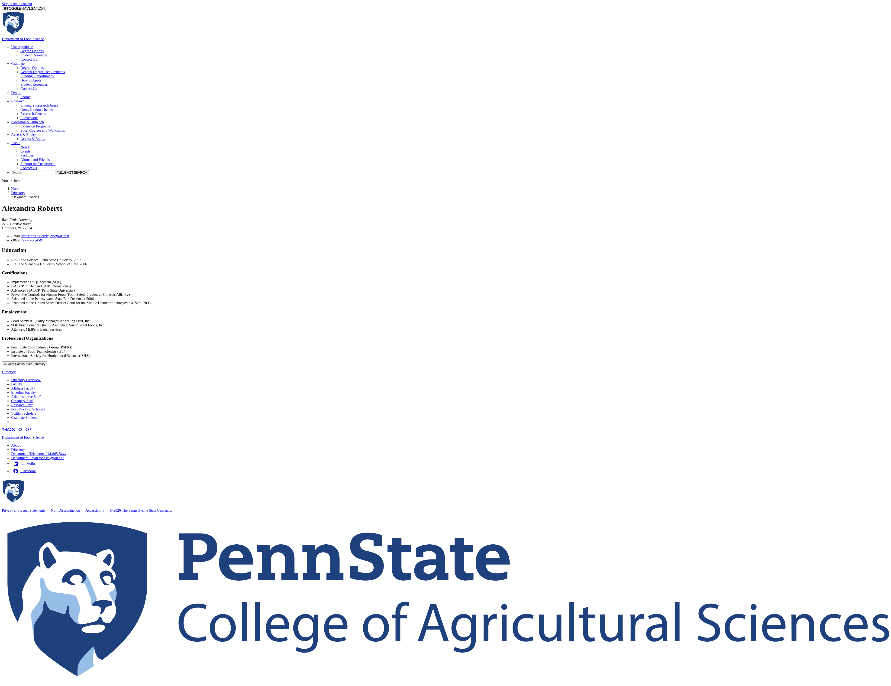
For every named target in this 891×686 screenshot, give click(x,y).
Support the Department (37, 164)
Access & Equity (32, 139)
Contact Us (28, 59)
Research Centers (33, 114)
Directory (18, 193)
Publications (29, 118)
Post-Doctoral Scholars (28, 409)
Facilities (26, 155)
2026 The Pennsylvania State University (141, 510)
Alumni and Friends (35, 160)
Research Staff (21, 405)
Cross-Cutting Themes (36, 109)
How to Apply (31, 80)
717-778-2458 (31, 240)
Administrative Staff (26, 397)
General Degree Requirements (42, 72)
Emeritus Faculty (23, 392)
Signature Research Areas (39, 105)
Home (15, 189)
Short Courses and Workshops (42, 130)
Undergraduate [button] (22, 47)
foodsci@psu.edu (37, 458)
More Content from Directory (25, 364)
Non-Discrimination (65, 510)
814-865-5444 (38, 454)
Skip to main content (17, 4)
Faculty (16, 384)
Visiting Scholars (23, 413)
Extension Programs (35, 126)
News (24, 147)
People (25, 97)
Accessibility (94, 510)
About (15, 445)
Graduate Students (24, 417)
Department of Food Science (23, 39)
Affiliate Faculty (23, 388)
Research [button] (18, 101)
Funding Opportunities (37, 76)
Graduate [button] (18, 63)
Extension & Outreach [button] (27, 122)
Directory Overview (26, 380)
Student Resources (34, 55)
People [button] (16, 93)
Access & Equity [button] (23, 135)
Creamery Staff (22, 401)
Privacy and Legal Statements (23, 510)
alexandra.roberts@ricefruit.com (45, 236)
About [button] (15, 143)
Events (25, 151)
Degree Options (32, 51)
